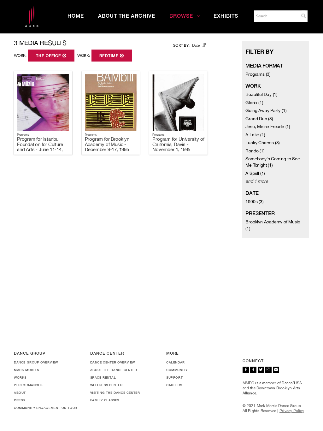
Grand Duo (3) (259, 118)
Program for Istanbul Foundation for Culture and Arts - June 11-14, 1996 (40, 146)
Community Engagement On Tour (45, 408)
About (20, 392)
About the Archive (126, 16)
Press (19, 400)
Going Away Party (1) (265, 110)
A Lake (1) (255, 134)
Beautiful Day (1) (261, 94)
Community (176, 370)
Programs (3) (258, 74)
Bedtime (109, 56)
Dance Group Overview (36, 362)
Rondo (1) (254, 150)
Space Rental (103, 377)
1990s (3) (254, 201)
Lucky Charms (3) (262, 142)
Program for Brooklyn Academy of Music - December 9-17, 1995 (107, 144)
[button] (303, 16)
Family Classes (104, 400)
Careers (174, 385)
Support (174, 377)
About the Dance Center (113, 370)
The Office (49, 56)
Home (76, 16)
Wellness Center (106, 385)
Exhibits (226, 16)
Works (20, 377)
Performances (28, 385)
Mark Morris (26, 370)
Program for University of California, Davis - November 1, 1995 (178, 144)
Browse (181, 16)
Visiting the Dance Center (115, 392)
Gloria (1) (254, 102)
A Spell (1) (255, 173)
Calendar (175, 362)
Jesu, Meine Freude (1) (267, 126)
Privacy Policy (291, 411)
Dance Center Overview (112, 362)
